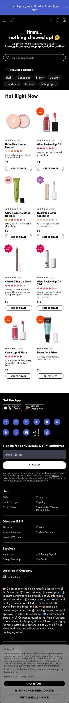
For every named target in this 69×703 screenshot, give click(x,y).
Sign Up (34, 465)
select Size (50, 376)
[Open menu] (4, 20)
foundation (12, 84)
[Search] (50, 20)
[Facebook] (36, 422)
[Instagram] (16, 422)
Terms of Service (34, 480)
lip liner (55, 77)
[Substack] (26, 432)
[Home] (12, 20)
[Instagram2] (47, 432)
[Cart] (64, 20)
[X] (57, 422)
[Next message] (66, 7)
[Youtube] (47, 422)
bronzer (29, 84)
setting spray (48, 84)
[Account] (57, 20)
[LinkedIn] (16, 432)
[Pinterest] (26, 422)
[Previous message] (3, 7)
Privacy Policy (16, 480)
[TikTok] (6, 422)
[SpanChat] (6, 432)
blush (8, 77)
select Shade (18, 168)
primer (40, 77)
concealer (24, 77)
